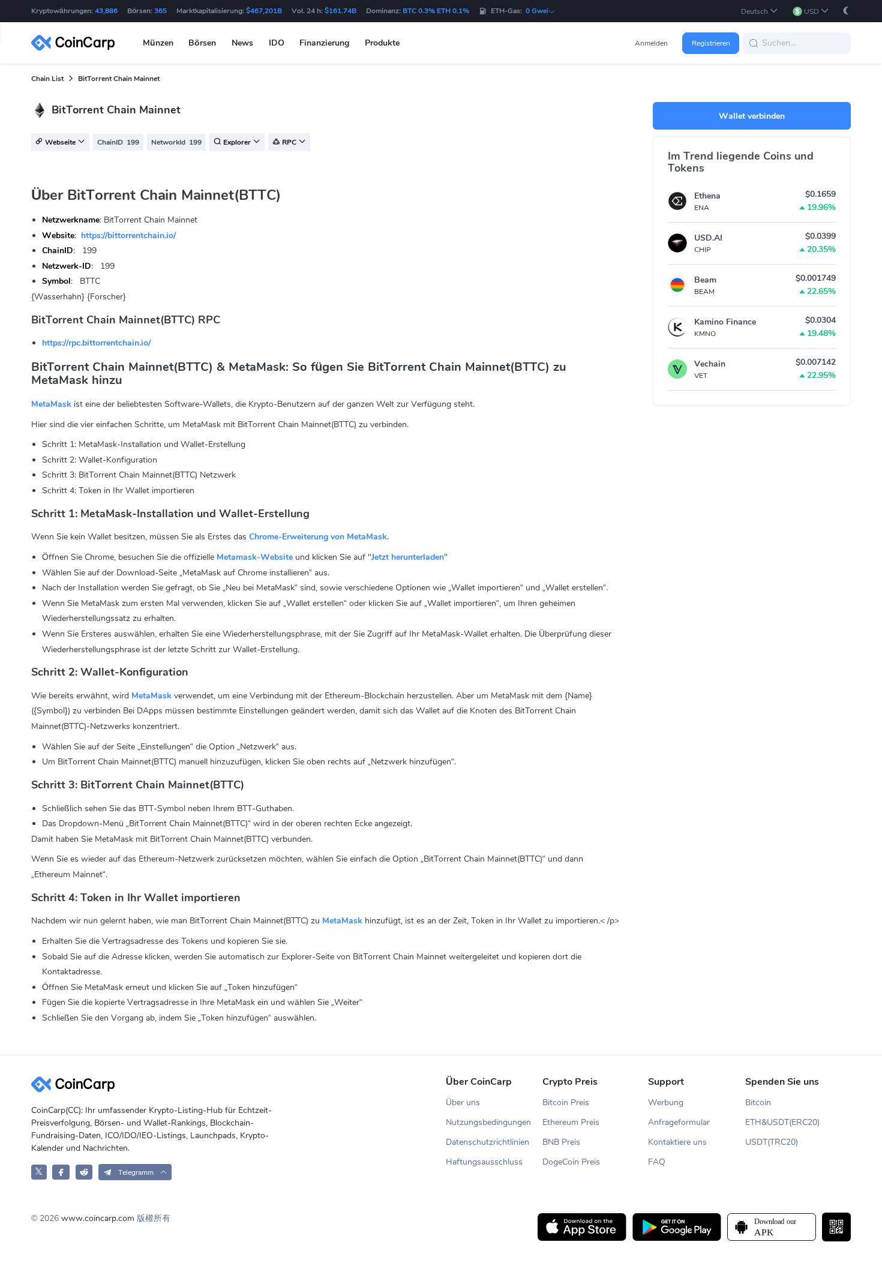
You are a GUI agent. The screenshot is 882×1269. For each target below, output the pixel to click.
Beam (705, 280)
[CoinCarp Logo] (76, 43)
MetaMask (51, 404)
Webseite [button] (60, 143)
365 (160, 11)
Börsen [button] (202, 43)
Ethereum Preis (570, 1122)
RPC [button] (289, 143)
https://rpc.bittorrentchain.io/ (96, 343)
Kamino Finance (725, 322)
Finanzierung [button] (324, 43)
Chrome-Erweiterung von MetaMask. (319, 536)
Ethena (707, 196)
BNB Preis (561, 1142)
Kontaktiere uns (677, 1142)
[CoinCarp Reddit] (84, 1172)
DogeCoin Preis (571, 1162)
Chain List (47, 78)
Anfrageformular (679, 1122)
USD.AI (708, 238)
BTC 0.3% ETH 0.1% (436, 11)
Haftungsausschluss (484, 1162)
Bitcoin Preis (565, 1102)
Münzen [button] (158, 43)
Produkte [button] (382, 43)
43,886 (106, 11)
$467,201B (264, 11)
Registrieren (711, 43)
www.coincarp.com (97, 1218)
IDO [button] (276, 43)
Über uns (463, 1102)
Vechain (709, 364)
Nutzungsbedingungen (488, 1122)
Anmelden (651, 43)
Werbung (665, 1102)
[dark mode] (846, 10)
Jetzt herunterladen (407, 557)
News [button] (242, 43)
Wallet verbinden (752, 116)
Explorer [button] (237, 143)
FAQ (656, 1162)
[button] (759, 11)
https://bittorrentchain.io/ (128, 235)
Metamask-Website (255, 557)
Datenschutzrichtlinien (487, 1142)
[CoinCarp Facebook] (61, 1172)
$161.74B (340, 11)
